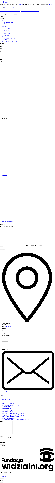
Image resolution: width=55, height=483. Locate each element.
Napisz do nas (4, 392)
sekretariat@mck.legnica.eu (8, 326)
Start (2, 394)
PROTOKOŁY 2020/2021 (5, 396)
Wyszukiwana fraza (2, 14)
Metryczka (2, 436)
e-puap (6, 333)
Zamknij (49, 4)
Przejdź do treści (4, 1)
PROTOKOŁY (4, 395)
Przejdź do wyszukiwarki (5, 2)
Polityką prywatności (20, 4)
